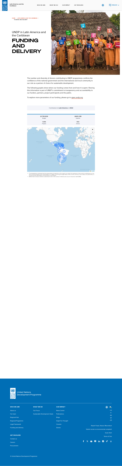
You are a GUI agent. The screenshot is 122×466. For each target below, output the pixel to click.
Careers (12, 442)
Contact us (13, 439)
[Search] (111, 413)
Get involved (78, 5)
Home (13, 18)
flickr (95, 441)
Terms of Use (108, 436)
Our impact (66, 5)
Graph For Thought (62, 421)
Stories (58, 428)
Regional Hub (14, 417)
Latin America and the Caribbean (17, 5)
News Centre (60, 411)
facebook (83, 441)
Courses (58, 424)
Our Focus (36, 411)
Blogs (58, 417)
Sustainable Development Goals (43, 414)
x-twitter (87, 441)
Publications (60, 414)
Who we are (41, 5)
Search (106, 5)
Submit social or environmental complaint (99, 429)
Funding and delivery (16, 428)
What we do (54, 5)
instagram (103, 441)
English (114, 5)
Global (103, 5)
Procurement (14, 446)
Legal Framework (15, 424)
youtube (91, 441)
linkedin (99, 441)
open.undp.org (77, 97)
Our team (13, 414)
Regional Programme (16, 421)
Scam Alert (108, 433)
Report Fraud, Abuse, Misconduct (101, 426)
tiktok (107, 441)
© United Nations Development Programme (23, 456)
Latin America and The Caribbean (27, 18)
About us (13, 411)
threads (111, 441)
